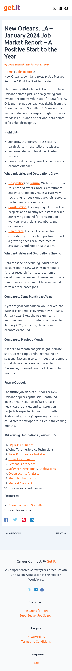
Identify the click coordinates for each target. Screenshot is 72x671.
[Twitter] (15, 519)
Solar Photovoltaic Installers (27, 454)
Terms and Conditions (36, 641)
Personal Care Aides (21, 464)
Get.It (51, 561)
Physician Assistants (22, 478)
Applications (47, 468)
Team (36, 662)
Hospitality (15, 183)
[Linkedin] (32, 519)
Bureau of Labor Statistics (26, 505)
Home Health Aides (21, 459)
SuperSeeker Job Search (36, 615)
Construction (17, 207)
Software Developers (22, 468)
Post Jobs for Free (36, 610)
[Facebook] (66, 8)
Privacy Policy (36, 636)
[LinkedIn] (60, 8)
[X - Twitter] (54, 8)
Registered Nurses (20, 444)
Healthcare (15, 231)
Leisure (35, 183)
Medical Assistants (21, 483)
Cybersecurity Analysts (23, 473)
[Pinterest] (24, 519)
